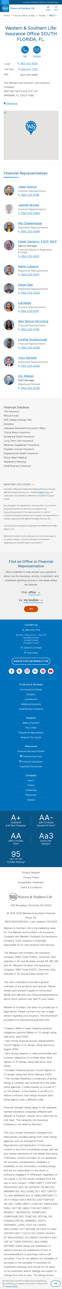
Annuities (31, 694)
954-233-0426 (30, 347)
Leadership (31, 790)
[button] (31, 128)
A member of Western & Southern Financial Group (40, 2)
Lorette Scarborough (32, 339)
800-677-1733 (29, 69)
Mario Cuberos (28, 266)
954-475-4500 (29, 63)
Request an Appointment (31, 732)
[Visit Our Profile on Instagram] (27, 671)
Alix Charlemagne (30, 223)
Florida (42, 15)
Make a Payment (31, 723)
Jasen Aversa (27, 187)
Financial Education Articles (31, 751)
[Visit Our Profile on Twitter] (19, 671)
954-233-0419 (30, 274)
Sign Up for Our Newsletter (31, 661)
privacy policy (12, 1286)
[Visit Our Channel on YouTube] (50, 671)
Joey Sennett (27, 358)
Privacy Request (31, 872)
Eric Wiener (26, 376)
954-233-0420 (30, 292)
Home (7, 15)
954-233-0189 (30, 329)
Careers (31, 800)
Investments (31, 699)
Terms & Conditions (31, 887)
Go (31, 609)
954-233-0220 (30, 388)
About (31, 780)
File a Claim (31, 727)
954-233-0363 (30, 213)
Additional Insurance (31, 704)
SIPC (47, 492)
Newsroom (31, 795)
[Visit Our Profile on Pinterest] (43, 671)
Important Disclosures (31, 766)
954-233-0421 (30, 256)
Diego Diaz (25, 284)
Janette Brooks (28, 205)
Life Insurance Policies (31, 689)
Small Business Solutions (31, 709)
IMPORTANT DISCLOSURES (17, 484)
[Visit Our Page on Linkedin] (35, 671)
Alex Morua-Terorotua (33, 321)
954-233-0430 (30, 366)
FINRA (41, 492)
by (20, 600)
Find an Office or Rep (24, 15)
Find (24, 592)
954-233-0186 (30, 194)
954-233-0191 (30, 311)
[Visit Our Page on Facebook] (11, 671)
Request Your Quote (31, 737)
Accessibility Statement (31, 882)
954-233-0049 (30, 231)
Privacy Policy (31, 877)
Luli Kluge (24, 303)
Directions (11, 103)
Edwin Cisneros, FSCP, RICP (37, 241)
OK (55, 1283)
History (31, 785)
